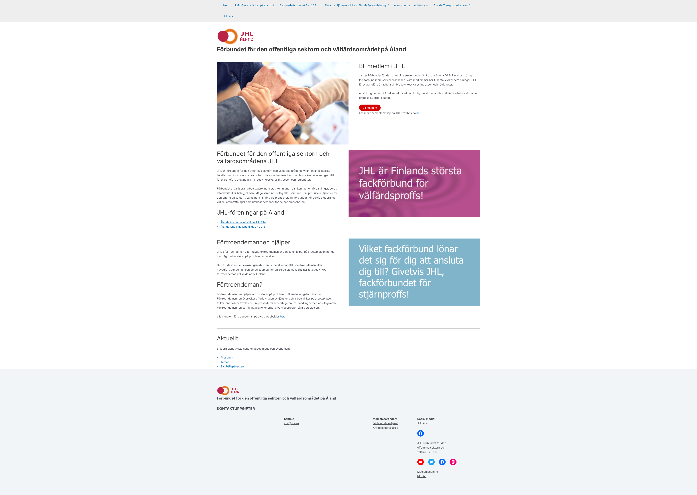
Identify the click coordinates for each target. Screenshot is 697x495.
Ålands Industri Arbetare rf (411, 5)
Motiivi (421, 476)
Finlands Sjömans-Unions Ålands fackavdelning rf (357, 5)
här (418, 113)
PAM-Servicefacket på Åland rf (254, 5)
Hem (226, 5)
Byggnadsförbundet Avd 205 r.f (299, 5)
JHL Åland (229, 16)
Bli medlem (370, 107)
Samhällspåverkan (232, 366)
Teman (225, 362)
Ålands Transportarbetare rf (452, 5)
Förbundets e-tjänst (385, 423)
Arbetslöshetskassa (385, 427)
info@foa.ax (291, 423)
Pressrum (227, 357)
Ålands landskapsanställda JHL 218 (243, 226)
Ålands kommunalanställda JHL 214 (243, 222)
